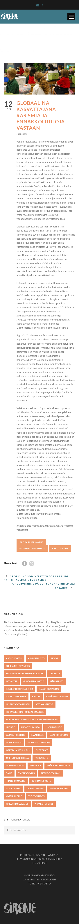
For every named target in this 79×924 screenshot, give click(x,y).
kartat (36, 696)
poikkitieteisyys (15, 765)
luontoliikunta (30, 727)
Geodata (55, 673)
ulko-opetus (13, 788)
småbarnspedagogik (58, 765)
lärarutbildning (15, 735)
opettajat (42, 750)
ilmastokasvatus (49, 689)
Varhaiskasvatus (59, 788)
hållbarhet (57, 681)
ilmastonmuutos (16, 696)
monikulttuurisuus (32, 548)
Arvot (54, 658)
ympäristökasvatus (17, 804)
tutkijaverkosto (41, 781)
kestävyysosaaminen (18, 704)
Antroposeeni (14, 658)
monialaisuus (13, 742)
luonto (10, 727)
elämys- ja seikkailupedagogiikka (25, 673)
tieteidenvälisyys (50, 773)
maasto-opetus (59, 735)
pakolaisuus (60, 548)
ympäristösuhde (44, 804)
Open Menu (71, 16)
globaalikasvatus (31, 542)
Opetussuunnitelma (17, 758)
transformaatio (16, 781)
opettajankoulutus (18, 750)
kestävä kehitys (44, 704)
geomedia (11, 681)
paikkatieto (41, 758)
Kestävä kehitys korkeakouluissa (25, 712)
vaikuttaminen (35, 788)
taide (9, 773)
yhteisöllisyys (36, 796)
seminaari (35, 765)
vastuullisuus (14, 796)
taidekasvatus (26, 773)
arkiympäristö (36, 658)
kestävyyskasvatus (57, 696)
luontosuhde (54, 727)
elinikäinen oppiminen (18, 666)
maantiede (37, 735)
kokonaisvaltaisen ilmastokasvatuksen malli (32, 719)
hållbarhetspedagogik (19, 689)
